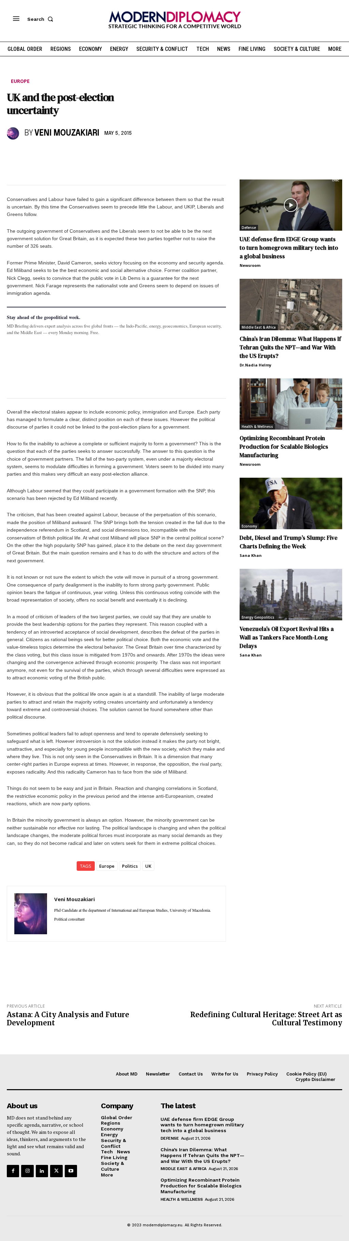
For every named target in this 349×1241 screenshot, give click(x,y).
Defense (249, 227)
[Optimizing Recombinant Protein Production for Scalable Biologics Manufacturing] (291, 404)
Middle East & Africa (259, 327)
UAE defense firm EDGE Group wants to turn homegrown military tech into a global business (289, 247)
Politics (130, 866)
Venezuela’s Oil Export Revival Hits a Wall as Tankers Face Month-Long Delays (287, 637)
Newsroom (250, 265)
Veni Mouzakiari (66, 133)
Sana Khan (251, 555)
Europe (20, 81)
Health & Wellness (257, 426)
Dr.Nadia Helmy (255, 364)
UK (148, 866)
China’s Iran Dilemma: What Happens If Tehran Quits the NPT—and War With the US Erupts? (290, 347)
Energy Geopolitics (258, 617)
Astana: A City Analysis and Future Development (68, 1018)
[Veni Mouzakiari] (14, 133)
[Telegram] (92, 153)
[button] (41, 19)
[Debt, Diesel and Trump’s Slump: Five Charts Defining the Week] (291, 503)
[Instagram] (27, 1171)
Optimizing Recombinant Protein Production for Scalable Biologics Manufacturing (284, 446)
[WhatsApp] (45, 153)
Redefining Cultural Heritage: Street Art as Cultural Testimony (266, 1018)
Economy (249, 526)
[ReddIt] (76, 153)
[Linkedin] (60, 153)
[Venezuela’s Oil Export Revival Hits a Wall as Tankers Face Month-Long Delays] (291, 594)
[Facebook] (13, 153)
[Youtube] (71, 1171)
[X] (29, 153)
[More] (108, 153)
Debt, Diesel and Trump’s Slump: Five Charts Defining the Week (288, 542)
